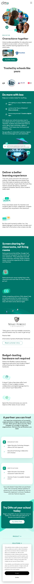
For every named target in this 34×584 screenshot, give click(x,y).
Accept (17, 573)
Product (16, 536)
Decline (17, 577)
